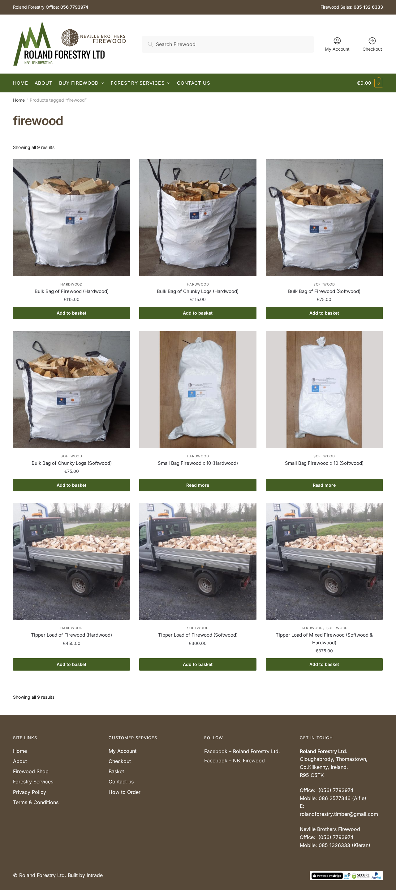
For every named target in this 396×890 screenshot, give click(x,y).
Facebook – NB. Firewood (234, 760)
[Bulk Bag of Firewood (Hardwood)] (71, 217)
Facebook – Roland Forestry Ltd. (242, 751)
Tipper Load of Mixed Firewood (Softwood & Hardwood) (324, 638)
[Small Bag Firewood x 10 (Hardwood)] (197, 389)
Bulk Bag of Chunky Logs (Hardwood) (198, 291)
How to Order (124, 792)
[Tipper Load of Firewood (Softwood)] (197, 561)
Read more (197, 485)
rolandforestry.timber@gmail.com (339, 814)
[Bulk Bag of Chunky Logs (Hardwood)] (197, 217)
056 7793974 (74, 7)
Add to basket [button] (71, 313)
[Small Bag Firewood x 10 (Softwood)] (324, 389)
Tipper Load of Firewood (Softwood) (198, 635)
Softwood (324, 284)
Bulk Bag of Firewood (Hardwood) (72, 291)
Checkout (372, 49)
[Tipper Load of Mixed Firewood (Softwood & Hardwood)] (324, 561)
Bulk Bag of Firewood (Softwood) (324, 291)
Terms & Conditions (35, 802)
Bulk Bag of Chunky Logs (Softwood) (72, 463)
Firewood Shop (31, 771)
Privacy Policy (29, 792)
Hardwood (71, 284)
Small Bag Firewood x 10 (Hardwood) (198, 463)
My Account (337, 49)
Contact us (121, 781)
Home (19, 100)
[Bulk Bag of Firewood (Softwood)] (324, 217)
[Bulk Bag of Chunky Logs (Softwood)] (71, 389)
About (20, 761)
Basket (116, 771)
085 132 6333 (368, 7)
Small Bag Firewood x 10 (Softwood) (324, 463)
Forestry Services (33, 781)
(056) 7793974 (335, 790)
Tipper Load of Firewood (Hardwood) (71, 635)
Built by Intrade (85, 875)
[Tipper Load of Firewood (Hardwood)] (71, 561)
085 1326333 (334, 845)
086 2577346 (335, 798)
